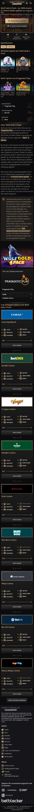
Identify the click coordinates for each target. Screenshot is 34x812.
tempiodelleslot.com (23, 808)
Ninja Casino (7, 583)
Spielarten (5, 117)
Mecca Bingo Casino (11, 670)
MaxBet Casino (8, 453)
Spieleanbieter (6, 104)
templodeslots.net (17, 810)
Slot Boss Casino (9, 540)
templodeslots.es (9, 808)
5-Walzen (10, 47)
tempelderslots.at (12, 806)
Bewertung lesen (26, 38)
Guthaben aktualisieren (17, 38)
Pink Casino (7, 496)
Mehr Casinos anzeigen (17, 700)
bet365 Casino (8, 365)
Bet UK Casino (8, 627)
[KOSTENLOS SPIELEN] (8, 61)
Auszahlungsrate (7, 110)
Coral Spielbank (9, 322)
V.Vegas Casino (8, 409)
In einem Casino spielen (20, 177)
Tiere (3, 47)
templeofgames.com (26, 806)
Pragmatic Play (6, 130)
